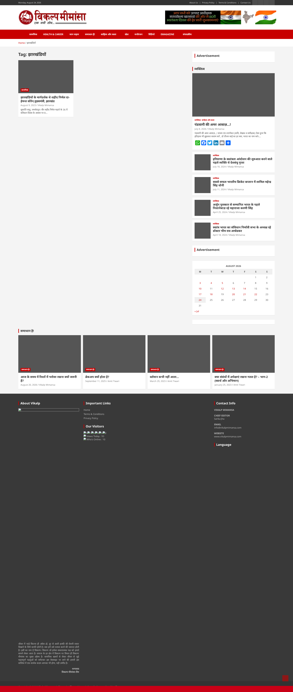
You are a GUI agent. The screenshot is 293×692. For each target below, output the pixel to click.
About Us (193, 2)
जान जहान (74, 34)
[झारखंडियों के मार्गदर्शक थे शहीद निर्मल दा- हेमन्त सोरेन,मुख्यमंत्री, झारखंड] (46, 76)
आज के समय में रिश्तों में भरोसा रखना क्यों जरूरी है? (49, 379)
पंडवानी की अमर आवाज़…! (213, 124)
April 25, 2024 (220, 212)
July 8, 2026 (200, 128)
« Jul (197, 311)
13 (233, 288)
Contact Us (246, 2)
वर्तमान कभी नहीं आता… (164, 377)
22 (255, 294)
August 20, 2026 (29, 384)
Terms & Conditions (227, 2)
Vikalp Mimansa (46, 105)
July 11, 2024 (219, 189)
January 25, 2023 (223, 384)
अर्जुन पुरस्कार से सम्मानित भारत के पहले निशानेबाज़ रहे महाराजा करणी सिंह (236, 206)
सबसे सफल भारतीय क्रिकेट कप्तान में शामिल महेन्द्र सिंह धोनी (242, 183)
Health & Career (53, 34)
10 (200, 288)
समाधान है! (90, 34)
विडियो (151, 34)
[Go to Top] (285, 678)
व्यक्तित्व (199, 69)
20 (233, 294)
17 (200, 294)
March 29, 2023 (158, 381)
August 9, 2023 (28, 105)
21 (244, 294)
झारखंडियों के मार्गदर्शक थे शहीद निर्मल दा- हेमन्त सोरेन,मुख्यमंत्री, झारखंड (45, 99)
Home (87, 409)
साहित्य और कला (108, 34)
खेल (126, 34)
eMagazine (167, 34)
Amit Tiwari (113, 381)
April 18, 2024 (220, 234)
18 (211, 294)
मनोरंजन (138, 34)
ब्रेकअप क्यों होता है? (97, 377)
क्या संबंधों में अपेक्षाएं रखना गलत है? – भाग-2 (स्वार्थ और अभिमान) (241, 379)
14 (244, 288)
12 (222, 288)
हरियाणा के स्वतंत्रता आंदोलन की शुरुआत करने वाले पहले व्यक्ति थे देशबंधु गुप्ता (242, 161)
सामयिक (33, 34)
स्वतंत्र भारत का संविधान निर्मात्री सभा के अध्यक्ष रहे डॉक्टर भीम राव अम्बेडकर (242, 229)
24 (200, 299)
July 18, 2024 (219, 166)
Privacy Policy (208, 2)
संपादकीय (187, 34)
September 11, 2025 (95, 381)
